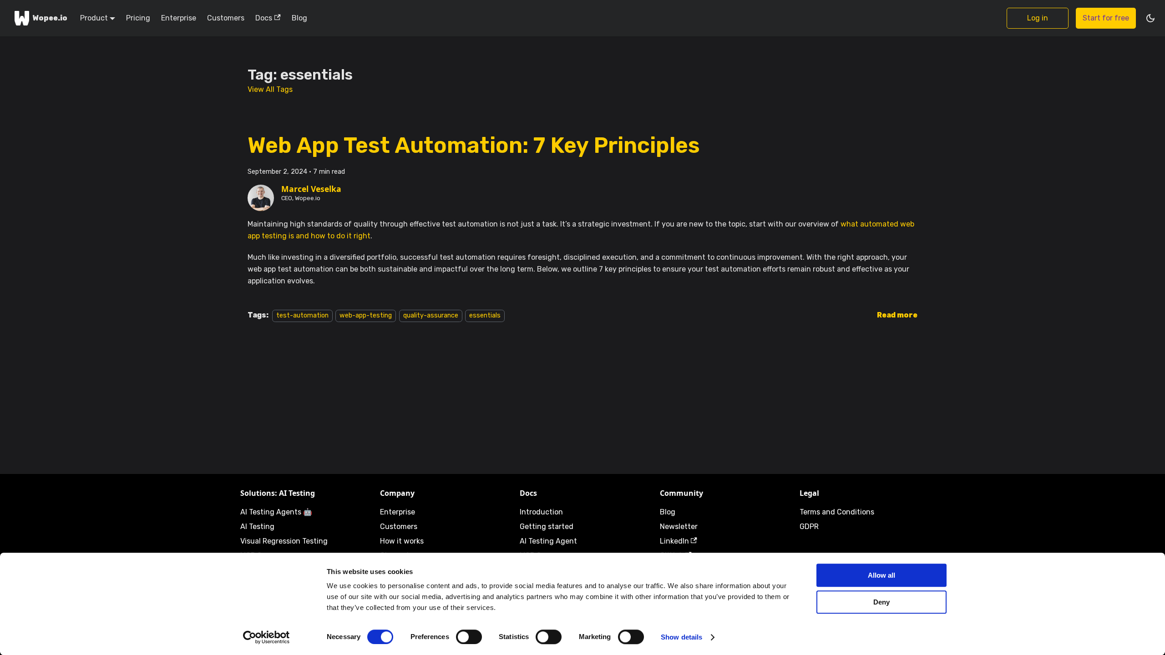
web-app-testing (365, 315)
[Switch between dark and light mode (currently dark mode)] (1150, 18)
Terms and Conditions (837, 512)
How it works (402, 541)
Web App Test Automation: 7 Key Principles (474, 145)
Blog (299, 18)
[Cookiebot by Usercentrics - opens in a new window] (266, 637)
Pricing (138, 18)
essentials (485, 315)
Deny (881, 602)
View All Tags (270, 89)
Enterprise (178, 18)
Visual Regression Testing (284, 541)
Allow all (881, 575)
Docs (263, 18)
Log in (1037, 18)
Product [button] (94, 18)
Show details (681, 637)
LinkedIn (674, 541)
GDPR (809, 526)
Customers (225, 18)
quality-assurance (430, 315)
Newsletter (679, 526)
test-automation (302, 315)
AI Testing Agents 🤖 (276, 512)
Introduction (541, 512)
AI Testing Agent (548, 541)
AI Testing (257, 526)
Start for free (1106, 18)
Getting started (546, 526)
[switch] (469, 637)
